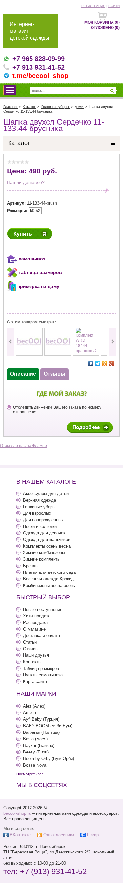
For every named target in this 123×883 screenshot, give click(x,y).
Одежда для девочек (44, 533)
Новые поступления (42, 609)
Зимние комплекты (41, 559)
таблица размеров (40, 272)
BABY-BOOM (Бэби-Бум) (47, 725)
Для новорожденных (43, 519)
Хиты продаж (36, 615)
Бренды (30, 565)
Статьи (30, 642)
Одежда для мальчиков (46, 539)
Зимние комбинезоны (44, 552)
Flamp (93, 835)
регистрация (93, 6)
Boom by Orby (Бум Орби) (48, 758)
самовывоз (32, 258)
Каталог (19, 143)
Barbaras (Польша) (41, 732)
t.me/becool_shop (40, 75)
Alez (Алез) (34, 706)
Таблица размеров (41, 668)
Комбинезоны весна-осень (49, 585)
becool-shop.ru (17, 813)
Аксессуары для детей (46, 493)
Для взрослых (37, 513)
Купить (22, 234)
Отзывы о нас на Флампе (23, 445)
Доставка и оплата (41, 635)
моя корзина (99, 22)
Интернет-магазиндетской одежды (29, 31)
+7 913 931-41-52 (38, 67)
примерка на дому (38, 286)
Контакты (32, 661)
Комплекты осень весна (47, 546)
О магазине (34, 629)
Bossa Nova (34, 765)
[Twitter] (97, 363)
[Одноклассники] (104, 363)
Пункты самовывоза (43, 674)
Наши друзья (36, 655)
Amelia (29, 712)
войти (114, 6)
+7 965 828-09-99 (38, 58)
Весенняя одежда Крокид (48, 578)
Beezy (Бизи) (36, 752)
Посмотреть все (30, 774)
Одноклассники (58, 835)
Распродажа (35, 622)
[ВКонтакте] (91, 363)
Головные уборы (39, 506)
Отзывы (30, 648)
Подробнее (90, 427)
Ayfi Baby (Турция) (41, 719)
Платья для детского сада (49, 572)
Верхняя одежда (39, 500)
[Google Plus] (111, 363)
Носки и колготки (40, 526)
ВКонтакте (20, 835)
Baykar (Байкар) (38, 745)
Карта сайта (35, 681)
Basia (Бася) (35, 738)
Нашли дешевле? (26, 182)
